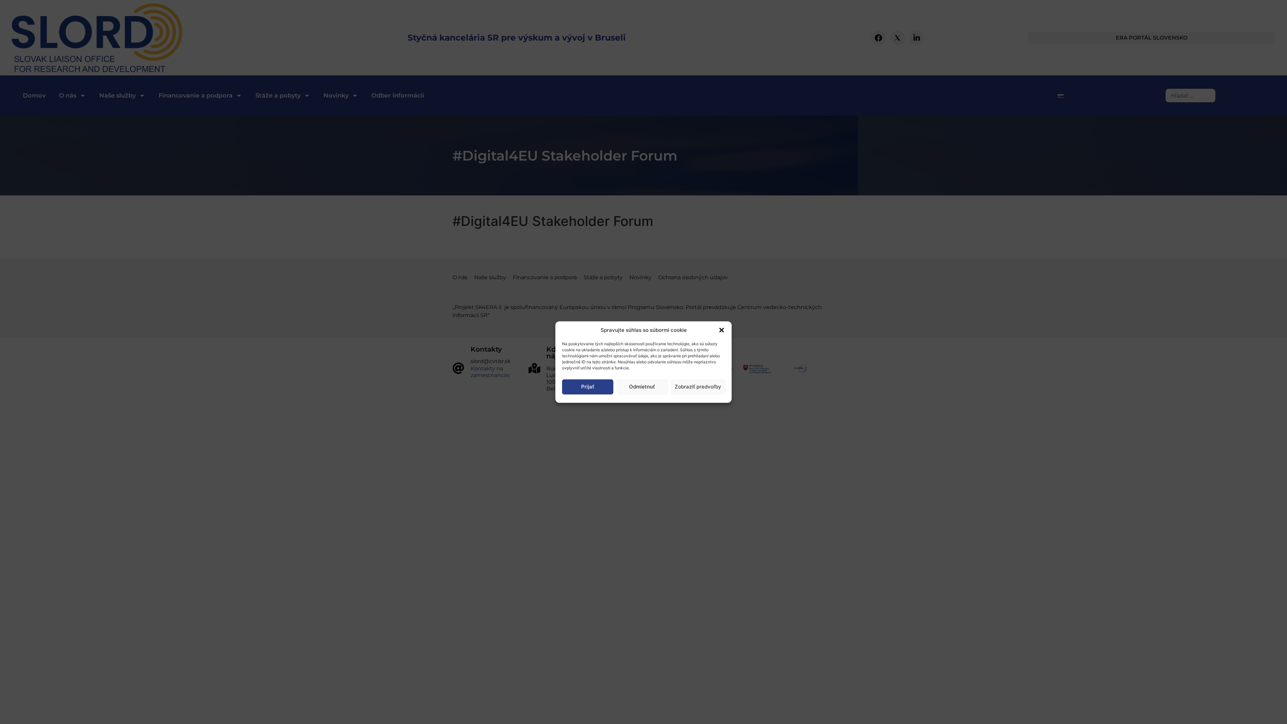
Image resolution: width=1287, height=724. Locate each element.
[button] (721, 330)
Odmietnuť (642, 386)
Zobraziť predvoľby (698, 386)
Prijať (587, 386)
